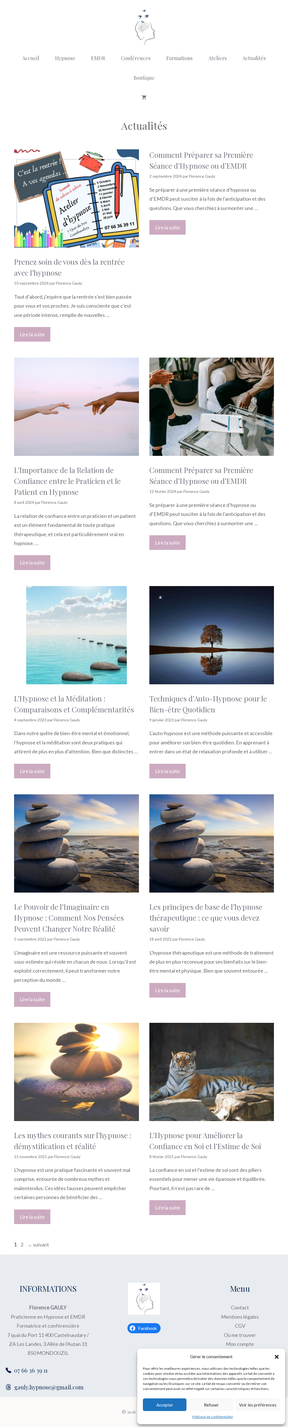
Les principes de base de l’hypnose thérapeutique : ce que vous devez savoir (205, 918)
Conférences (135, 58)
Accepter (164, 1404)
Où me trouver (240, 1335)
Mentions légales (240, 1317)
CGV (240, 1326)
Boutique (144, 77)
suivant (38, 1244)
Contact (240, 1307)
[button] (277, 1357)
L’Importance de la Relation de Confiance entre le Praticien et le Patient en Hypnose (67, 481)
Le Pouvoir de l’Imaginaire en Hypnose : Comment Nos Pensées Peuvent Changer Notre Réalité (69, 918)
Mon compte (240, 1344)
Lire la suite (32, 334)
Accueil (30, 58)
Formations (179, 58)
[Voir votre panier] (144, 97)
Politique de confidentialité (212, 1417)
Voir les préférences (257, 1404)
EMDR (98, 58)
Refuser (211, 1404)
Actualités (254, 58)
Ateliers (217, 58)
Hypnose (65, 58)
